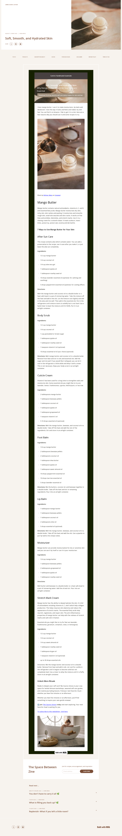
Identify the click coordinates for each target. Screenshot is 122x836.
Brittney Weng (48, 195)
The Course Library (49, 705)
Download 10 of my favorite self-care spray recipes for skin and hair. (61, 95)
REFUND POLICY (92, 57)
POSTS (14, 57)
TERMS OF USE (106, 57)
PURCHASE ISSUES (66, 57)
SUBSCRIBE (86, 771)
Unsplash (58, 195)
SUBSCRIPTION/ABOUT (39, 57)
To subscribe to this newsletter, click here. (52, 712)
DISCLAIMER (79, 57)
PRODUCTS (25, 57)
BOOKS (53, 57)
